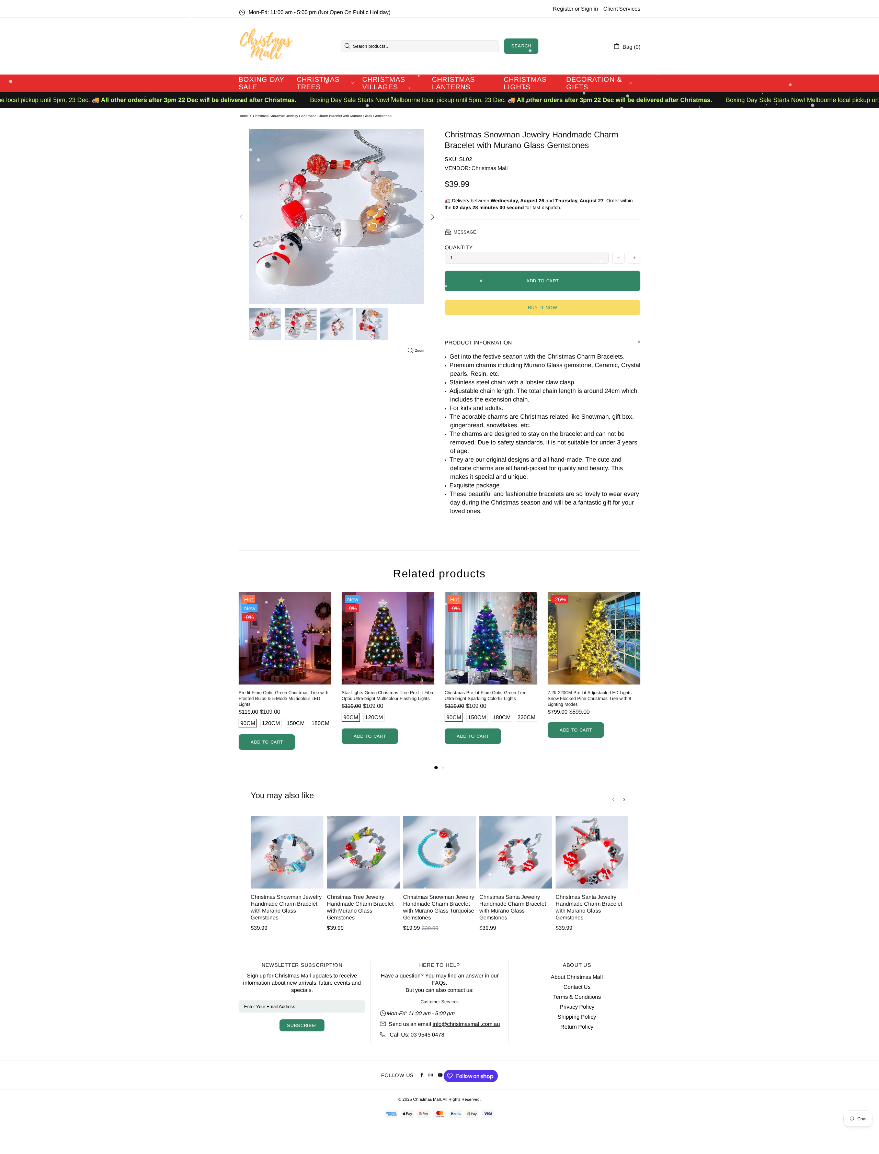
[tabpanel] (514, 675)
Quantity (459, 247)
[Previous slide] (613, 799)
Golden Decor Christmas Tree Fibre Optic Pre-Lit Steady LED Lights (514, 695)
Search (521, 45)
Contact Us (577, 987)
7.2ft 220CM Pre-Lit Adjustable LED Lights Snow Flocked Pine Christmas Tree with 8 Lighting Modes (407, 698)
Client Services (621, 9)
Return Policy (576, 1027)
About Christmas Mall (577, 977)
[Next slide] (624, 799)
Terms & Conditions (577, 997)
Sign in (589, 9)
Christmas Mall (266, 46)
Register (563, 9)
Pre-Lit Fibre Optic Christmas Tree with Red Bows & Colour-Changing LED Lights (614, 695)
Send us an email (410, 1024)
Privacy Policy (577, 1007)
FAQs (439, 983)
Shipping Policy (577, 1017)
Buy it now (542, 307)
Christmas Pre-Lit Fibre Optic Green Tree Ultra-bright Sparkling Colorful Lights (303, 695)
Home (243, 116)
